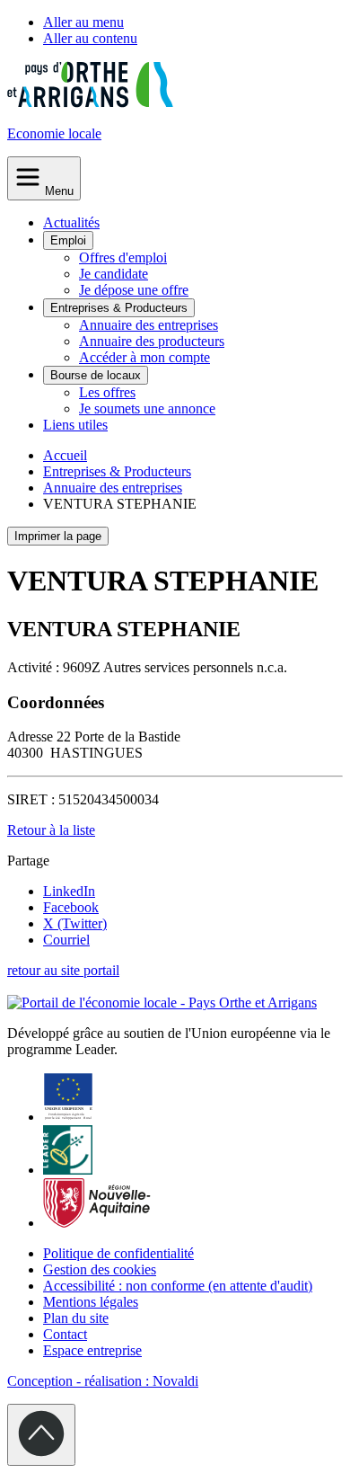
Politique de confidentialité (118, 1253)
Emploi (68, 240)
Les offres (107, 392)
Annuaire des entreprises (148, 325)
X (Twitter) (75, 923)
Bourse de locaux (95, 375)
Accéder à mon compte (144, 357)
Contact (65, 1334)
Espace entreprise (92, 1350)
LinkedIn (69, 891)
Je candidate (113, 273)
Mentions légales (90, 1301)
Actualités (71, 222)
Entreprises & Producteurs (119, 308)
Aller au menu (83, 22)
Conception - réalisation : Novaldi (102, 1381)
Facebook (71, 907)
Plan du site (76, 1318)
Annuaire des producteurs (151, 341)
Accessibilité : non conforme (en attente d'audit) (177, 1285)
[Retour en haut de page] (41, 1435)
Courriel (66, 939)
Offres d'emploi (123, 257)
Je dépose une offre (133, 289)
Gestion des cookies (99, 1269)
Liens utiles (75, 424)
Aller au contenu (90, 38)
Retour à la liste (51, 830)
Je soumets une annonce (147, 408)
